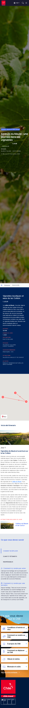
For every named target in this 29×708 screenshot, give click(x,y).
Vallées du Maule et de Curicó (13, 357)
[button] (15, 393)
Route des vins (5, 146)
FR (17, 3)
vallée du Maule (16, 481)
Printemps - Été (8, 352)
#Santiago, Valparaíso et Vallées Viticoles (10, 129)
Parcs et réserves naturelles (13, 363)
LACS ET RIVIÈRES (17, 151)
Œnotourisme (7, 364)
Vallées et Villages (9, 345)
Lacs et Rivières (8, 346)
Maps (5, 416)
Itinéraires (7, 285)
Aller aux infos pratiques (9, 672)
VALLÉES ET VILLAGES (6, 151)
